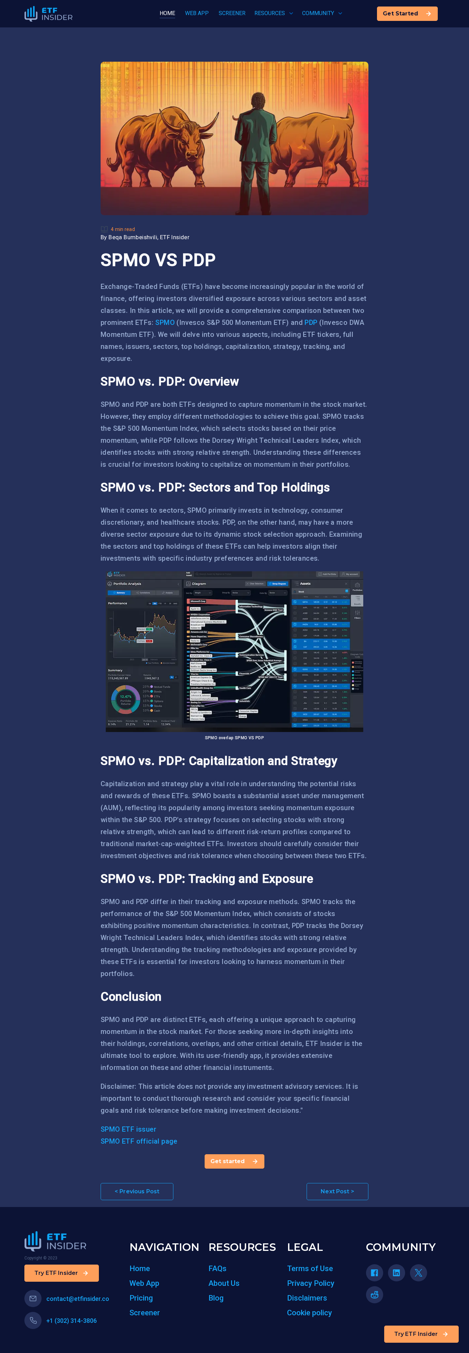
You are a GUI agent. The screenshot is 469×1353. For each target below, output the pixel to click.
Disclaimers (307, 1298)
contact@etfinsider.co (77, 1298)
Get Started (400, 13)
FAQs (217, 1268)
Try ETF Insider (416, 1334)
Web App (144, 1283)
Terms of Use (310, 1268)
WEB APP (197, 13)
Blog (216, 1298)
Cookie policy (309, 1312)
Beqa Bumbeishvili (132, 237)
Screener (144, 1312)
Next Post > (337, 1191)
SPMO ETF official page (139, 1141)
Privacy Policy (310, 1283)
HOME (167, 13)
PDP (311, 322)
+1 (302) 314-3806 (71, 1320)
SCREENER (232, 13)
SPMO (165, 322)
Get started (227, 1161)
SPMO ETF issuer (128, 1129)
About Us (224, 1283)
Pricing (141, 1298)
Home (139, 1268)
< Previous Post (137, 1191)
